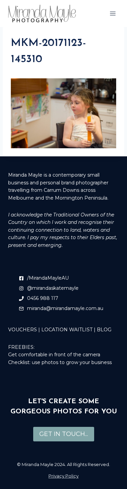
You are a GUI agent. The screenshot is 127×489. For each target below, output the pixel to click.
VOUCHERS (22, 330)
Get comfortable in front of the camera (54, 355)
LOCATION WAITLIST (66, 330)
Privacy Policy (63, 476)
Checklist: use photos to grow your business (60, 362)
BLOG (104, 330)
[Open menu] (112, 13)
